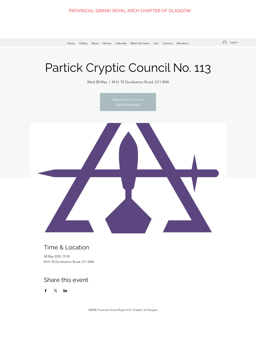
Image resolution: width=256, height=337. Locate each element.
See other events (128, 104)
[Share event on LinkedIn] (65, 290)
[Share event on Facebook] (46, 290)
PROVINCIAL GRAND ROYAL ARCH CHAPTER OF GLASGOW (130, 10)
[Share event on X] (55, 290)
